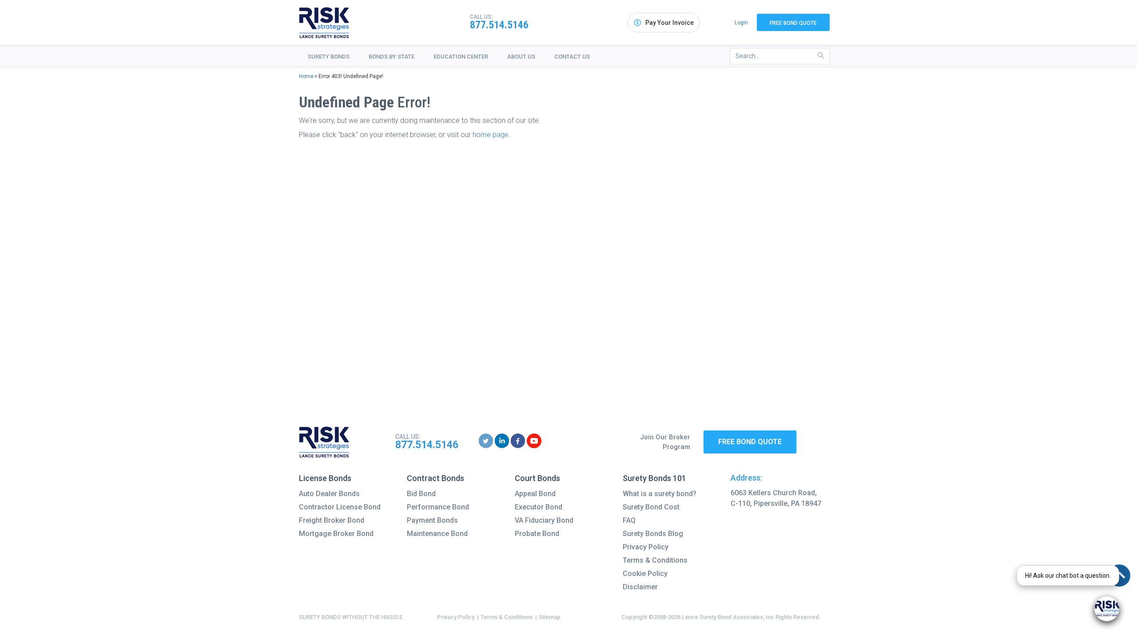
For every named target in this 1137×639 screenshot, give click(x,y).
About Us (521, 56)
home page (491, 134)
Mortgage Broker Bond (336, 533)
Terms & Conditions (655, 560)
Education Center (460, 56)
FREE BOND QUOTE (750, 442)
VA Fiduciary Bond (544, 520)
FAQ (629, 520)
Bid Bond (421, 493)
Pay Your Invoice (669, 22)
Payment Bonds (432, 520)
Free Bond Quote (793, 23)
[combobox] (780, 56)
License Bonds (325, 478)
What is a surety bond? (659, 493)
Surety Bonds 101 (654, 478)
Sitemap (550, 617)
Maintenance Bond (437, 533)
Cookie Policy (645, 573)
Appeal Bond (535, 493)
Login (741, 23)
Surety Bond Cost (651, 507)
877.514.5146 (499, 25)
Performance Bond (438, 507)
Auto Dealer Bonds (329, 493)
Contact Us (572, 56)
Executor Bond (538, 507)
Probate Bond (537, 533)
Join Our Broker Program (665, 442)
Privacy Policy (645, 547)
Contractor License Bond (340, 507)
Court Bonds (537, 478)
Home (306, 76)
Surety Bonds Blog (653, 533)
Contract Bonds (435, 478)
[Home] (324, 22)
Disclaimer (640, 587)
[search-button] (821, 55)
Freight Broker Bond (331, 520)
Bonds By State (391, 56)
